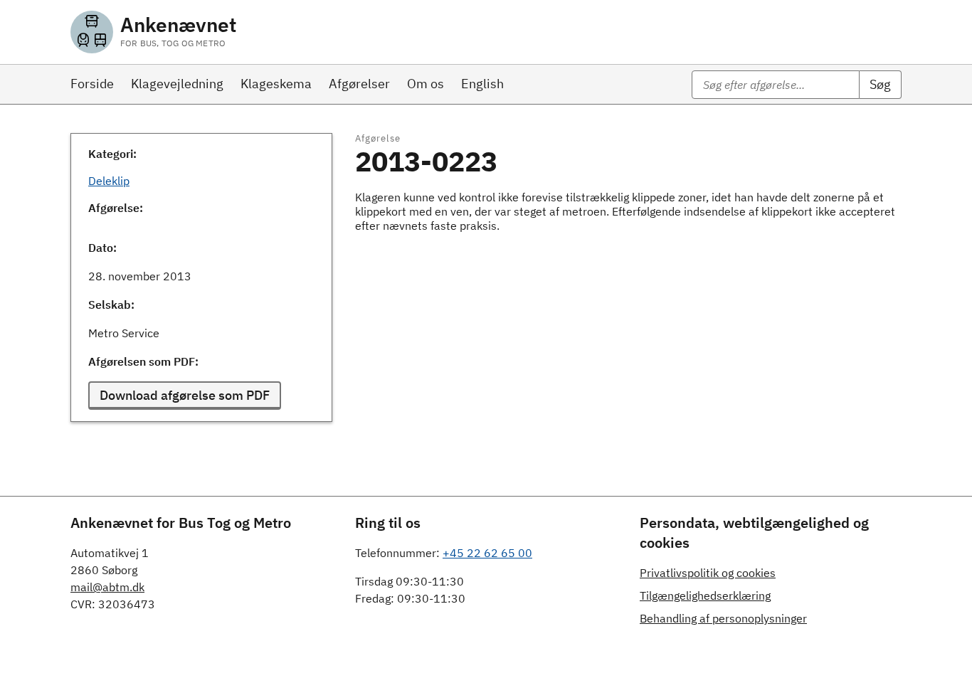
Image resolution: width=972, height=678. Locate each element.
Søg (880, 84)
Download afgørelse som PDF (185, 395)
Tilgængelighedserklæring (705, 595)
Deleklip (109, 181)
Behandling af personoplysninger (723, 618)
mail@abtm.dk (107, 587)
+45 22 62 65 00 (487, 553)
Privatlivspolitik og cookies (708, 573)
